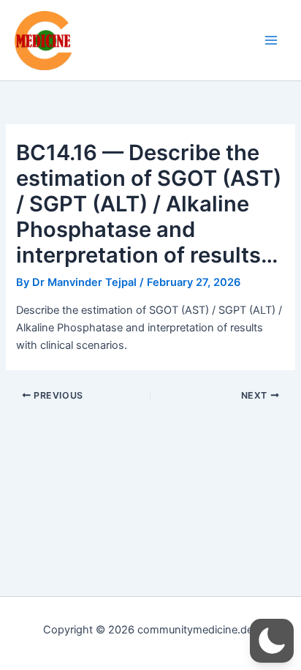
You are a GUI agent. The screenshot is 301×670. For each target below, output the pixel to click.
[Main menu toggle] (271, 40)
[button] (272, 641)
